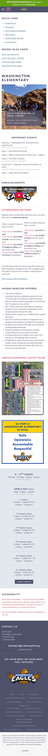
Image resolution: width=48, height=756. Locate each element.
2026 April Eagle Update (11, 62)
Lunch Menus (10, 42)
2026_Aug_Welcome (10, 54)
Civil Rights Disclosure (15, 698)
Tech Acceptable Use (13, 729)
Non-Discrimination (24, 722)
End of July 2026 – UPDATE (13, 58)
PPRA (22, 694)
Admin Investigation (14, 712)
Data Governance (14, 702)
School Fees (24, 705)
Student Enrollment (16, 716)
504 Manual (33, 694)
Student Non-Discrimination (24, 726)
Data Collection (34, 702)
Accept (25, 751)
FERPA (12, 694)
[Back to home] (24, 9)
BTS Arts (9, 317)
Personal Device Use (35, 729)
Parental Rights (36, 698)
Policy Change (13, 708)
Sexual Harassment (24, 719)
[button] (3, 9)
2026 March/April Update (12, 66)
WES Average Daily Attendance (14, 279)
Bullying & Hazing (35, 712)
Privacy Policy (14, 742)
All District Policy (33, 708)
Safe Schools (35, 716)
